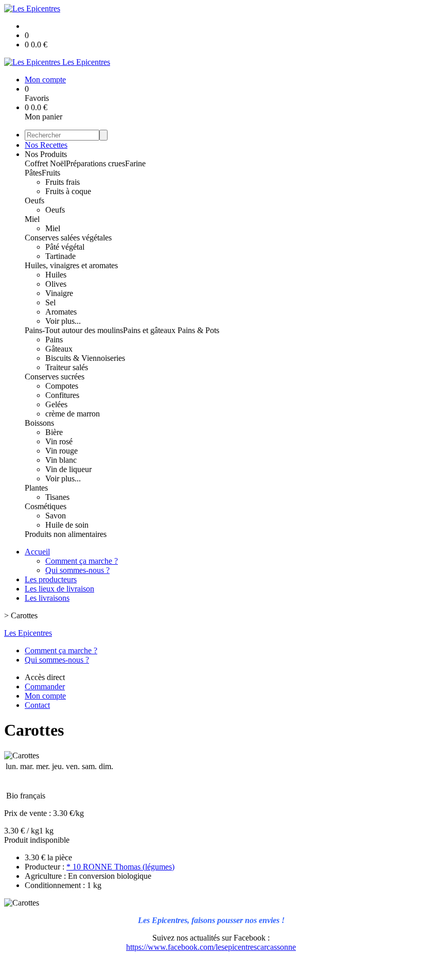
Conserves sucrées (54, 376)
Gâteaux (59, 348)
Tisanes (57, 497)
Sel (50, 302)
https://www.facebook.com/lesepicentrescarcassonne (211, 947)
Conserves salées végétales (68, 237)
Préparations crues (95, 163)
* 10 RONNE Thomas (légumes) (120, 866)
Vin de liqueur (68, 469)
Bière (54, 432)
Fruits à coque (68, 191)
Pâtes (33, 172)
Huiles (55, 274)
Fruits (51, 172)
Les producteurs (51, 579)
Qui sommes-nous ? (77, 570)
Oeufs (34, 200)
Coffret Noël (45, 163)
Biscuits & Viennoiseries (85, 358)
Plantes (36, 487)
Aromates (61, 311)
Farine (135, 163)
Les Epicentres (28, 633)
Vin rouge (61, 450)
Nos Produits (46, 154)
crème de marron (72, 413)
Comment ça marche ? (81, 561)
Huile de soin (67, 524)
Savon (55, 515)
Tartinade (60, 256)
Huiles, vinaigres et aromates (71, 265)
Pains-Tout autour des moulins (74, 330)
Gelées (56, 404)
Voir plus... (63, 321)
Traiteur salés (66, 367)
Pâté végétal (64, 246)
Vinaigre (59, 293)
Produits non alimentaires (66, 534)
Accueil (37, 551)
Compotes (61, 385)
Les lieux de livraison (59, 588)
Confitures (62, 395)
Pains (54, 339)
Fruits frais (62, 182)
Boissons (39, 423)
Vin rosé (59, 441)
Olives (55, 284)
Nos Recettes (46, 145)
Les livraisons (47, 598)
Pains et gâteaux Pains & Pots (171, 330)
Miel (32, 219)
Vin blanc (61, 460)
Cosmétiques (45, 506)
